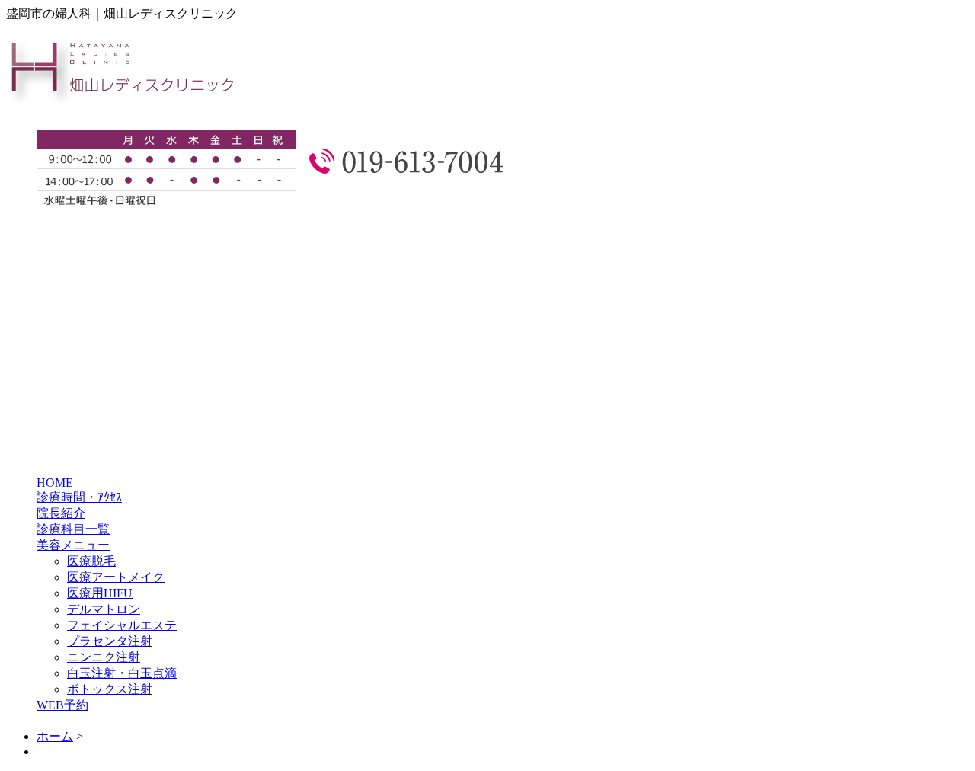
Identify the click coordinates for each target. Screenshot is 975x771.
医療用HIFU (100, 593)
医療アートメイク (116, 577)
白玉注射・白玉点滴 (122, 673)
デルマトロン (103, 609)
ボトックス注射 (109, 689)
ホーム (55, 736)
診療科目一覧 (73, 529)
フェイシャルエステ (122, 625)
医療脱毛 (91, 561)
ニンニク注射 (103, 657)
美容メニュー (73, 545)
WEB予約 (62, 705)
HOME (55, 482)
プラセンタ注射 (109, 641)
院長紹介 (61, 513)
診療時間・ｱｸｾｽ (79, 497)
